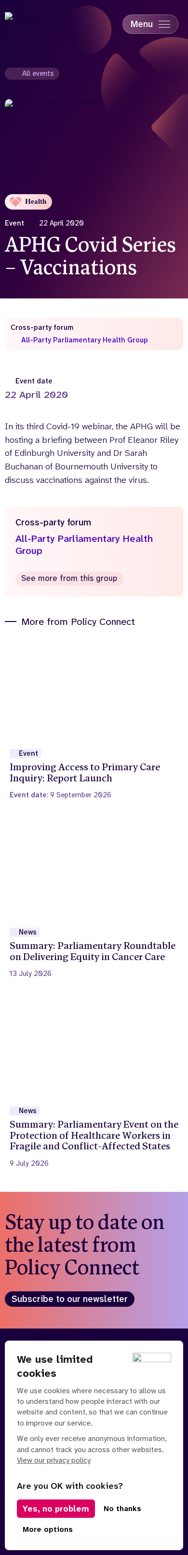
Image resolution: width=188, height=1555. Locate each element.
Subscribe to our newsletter (70, 1299)
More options (48, 1529)
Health (35, 201)
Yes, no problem (56, 1508)
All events (38, 73)
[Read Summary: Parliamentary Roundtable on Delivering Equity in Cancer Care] (94, 898)
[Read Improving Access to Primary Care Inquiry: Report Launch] (94, 719)
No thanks (122, 1508)
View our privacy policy (54, 1460)
